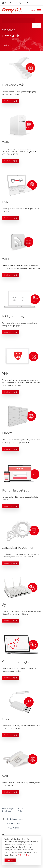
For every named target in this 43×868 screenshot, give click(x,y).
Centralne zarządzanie (19, 661)
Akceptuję (10, 860)
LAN (5, 201)
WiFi (5, 259)
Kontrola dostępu (15, 490)
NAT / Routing (13, 316)
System (7, 604)
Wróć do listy (8, 45)
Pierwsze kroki (13, 84)
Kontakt (30, 3)
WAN (6, 142)
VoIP (5, 776)
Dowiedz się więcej (10, 101)
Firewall (8, 433)
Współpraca (20, 3)
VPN (5, 373)
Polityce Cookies (23, 855)
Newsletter (9, 3)
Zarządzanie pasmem (18, 547)
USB (5, 718)
